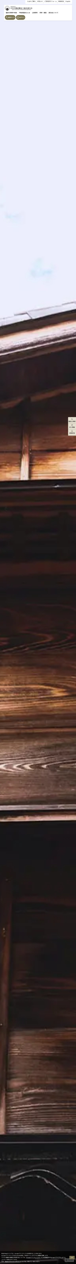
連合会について (53, 12)
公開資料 (35, 12)
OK (72, 1257)
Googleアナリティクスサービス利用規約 (37, 1257)
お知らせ (40, 1)
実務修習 (61, 1)
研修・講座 (43, 12)
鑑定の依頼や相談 (11, 12)
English (68, 1)
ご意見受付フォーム (50, 1)
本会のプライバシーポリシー (12, 1261)
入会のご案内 (31, 1)
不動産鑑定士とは (24, 12)
